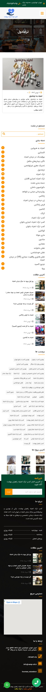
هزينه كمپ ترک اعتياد (23, 397)
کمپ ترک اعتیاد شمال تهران (36, 429)
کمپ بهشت (40, 416)
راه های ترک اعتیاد (38, 378)
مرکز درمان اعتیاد (39, 383)
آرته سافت (17, 689)
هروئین (34, 397)
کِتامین (42, 209)
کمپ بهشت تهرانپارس (28, 416)
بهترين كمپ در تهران (38, 360)
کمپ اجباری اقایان (38, 411)
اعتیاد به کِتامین (28, 337)
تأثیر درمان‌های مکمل (36, 161)
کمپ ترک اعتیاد (38, 217)
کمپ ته (26, 439)
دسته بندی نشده (38, 183)
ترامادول (41, 170)
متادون (42, 239)
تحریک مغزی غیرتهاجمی (34, 165)
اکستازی (41, 152)
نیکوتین (41, 397)
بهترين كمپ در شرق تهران (21, 360)
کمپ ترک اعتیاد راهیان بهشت (35, 420)
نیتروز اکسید (39, 264)
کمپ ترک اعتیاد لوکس (37, 439)
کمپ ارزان (6, 411)
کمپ (25, 406)
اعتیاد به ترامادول (35, 96)
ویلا (43, 268)
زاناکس (42, 196)
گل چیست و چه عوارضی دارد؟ (23, 304)
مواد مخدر (28, 383)
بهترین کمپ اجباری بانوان (36, 369)
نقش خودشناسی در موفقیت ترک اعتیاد (33, 388)
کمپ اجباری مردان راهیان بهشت (21, 411)
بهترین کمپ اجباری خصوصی (18, 369)
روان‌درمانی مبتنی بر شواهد (33, 191)
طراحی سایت (27, 689)
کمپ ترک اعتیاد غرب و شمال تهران (34, 434)
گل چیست (27, 444)
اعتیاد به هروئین (38, 148)
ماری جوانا (40, 235)
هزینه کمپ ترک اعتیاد (37, 401)
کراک (43, 213)
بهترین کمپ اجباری (22, 364)
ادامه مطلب (38, 110)
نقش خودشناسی (38, 252)
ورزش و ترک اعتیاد (8, 401)
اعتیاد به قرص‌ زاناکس (26, 315)
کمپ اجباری (17, 406)
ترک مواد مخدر (6, 373)
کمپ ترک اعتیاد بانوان (35, 226)
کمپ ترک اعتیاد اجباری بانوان (32, 222)
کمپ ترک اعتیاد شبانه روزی (16, 420)
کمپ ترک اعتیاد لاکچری (14, 434)
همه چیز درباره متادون (22, 401)
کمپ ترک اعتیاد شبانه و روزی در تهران (14, 425)
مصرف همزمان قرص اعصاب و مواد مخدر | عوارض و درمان (19, 293)
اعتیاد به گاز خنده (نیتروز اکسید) (22, 326)
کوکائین (41, 230)
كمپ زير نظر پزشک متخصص (22, 378)
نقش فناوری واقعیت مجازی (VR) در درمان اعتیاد (27, 258)
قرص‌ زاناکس (39, 204)
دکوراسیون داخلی (37, 187)
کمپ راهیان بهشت (38, 444)
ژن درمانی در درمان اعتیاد (34, 200)
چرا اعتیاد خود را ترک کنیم (36, 406)
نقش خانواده (39, 248)
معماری (42, 243)
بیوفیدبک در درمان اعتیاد (34, 156)
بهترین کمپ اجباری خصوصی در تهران (33, 373)
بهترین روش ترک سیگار (37, 364)
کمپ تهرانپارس (17, 439)
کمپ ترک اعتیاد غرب (19, 429)
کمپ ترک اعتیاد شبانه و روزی (35, 425)
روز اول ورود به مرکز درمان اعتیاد (22, 281)
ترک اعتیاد (40, 174)
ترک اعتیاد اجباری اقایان (35, 178)
